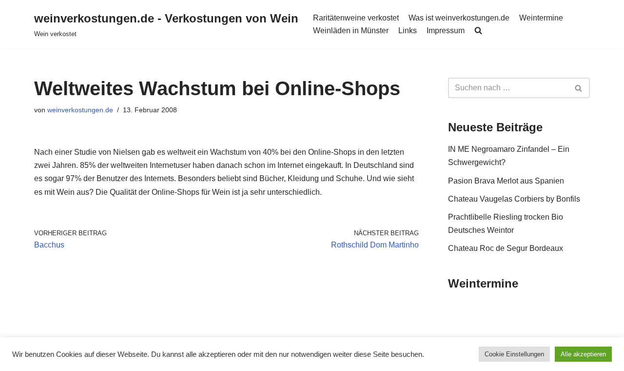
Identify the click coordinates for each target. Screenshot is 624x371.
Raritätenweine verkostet (356, 18)
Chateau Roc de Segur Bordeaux (505, 248)
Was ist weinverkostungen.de (459, 18)
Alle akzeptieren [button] (583, 354)
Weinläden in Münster (351, 30)
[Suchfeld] (579, 88)
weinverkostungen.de (80, 110)
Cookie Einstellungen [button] (514, 354)
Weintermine (541, 18)
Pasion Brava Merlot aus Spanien (506, 181)
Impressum (446, 30)
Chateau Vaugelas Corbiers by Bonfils (514, 199)
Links (407, 30)
